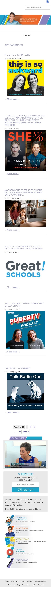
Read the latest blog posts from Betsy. (27, 562)
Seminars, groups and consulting (25, 521)
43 (20, 432)
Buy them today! (23, 543)
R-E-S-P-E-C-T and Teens (17, 55)
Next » (26, 432)
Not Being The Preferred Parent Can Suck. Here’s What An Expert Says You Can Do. (23, 192)
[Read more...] (13, 99)
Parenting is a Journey (17, 368)
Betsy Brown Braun (25, 18)
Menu (27, 35)
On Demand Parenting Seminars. (25, 553)
